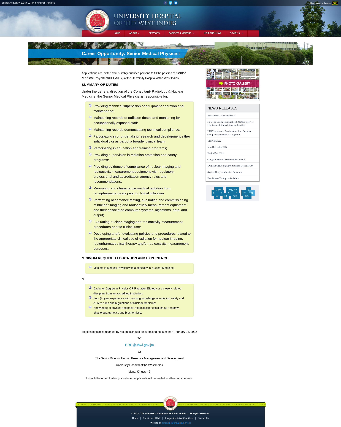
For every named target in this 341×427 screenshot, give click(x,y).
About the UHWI (151, 418)
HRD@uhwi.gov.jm (139, 345)
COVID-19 (235, 33)
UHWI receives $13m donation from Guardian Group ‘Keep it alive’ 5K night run (229, 133)
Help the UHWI (212, 33)
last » (247, 196)
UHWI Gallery (214, 140)
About (133, 33)
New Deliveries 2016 (217, 147)
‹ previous (232, 190)
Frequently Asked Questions (179, 418)
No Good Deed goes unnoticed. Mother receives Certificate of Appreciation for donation (230, 123)
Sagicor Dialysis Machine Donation (224, 172)
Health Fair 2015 (215, 153)
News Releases (222, 108)
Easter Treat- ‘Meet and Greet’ (221, 115)
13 (225, 196)
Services (154, 33)
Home (117, 33)
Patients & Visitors (180, 33)
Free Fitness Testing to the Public (223, 178)
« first (218, 190)
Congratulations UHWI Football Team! (226, 159)
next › (235, 196)
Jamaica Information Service (176, 422)
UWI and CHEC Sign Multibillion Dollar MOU (230, 165)
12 (217, 196)
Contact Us (203, 418)
